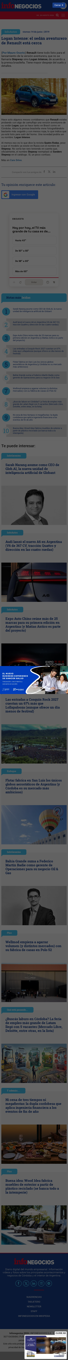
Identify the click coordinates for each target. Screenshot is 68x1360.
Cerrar (57, 5)
